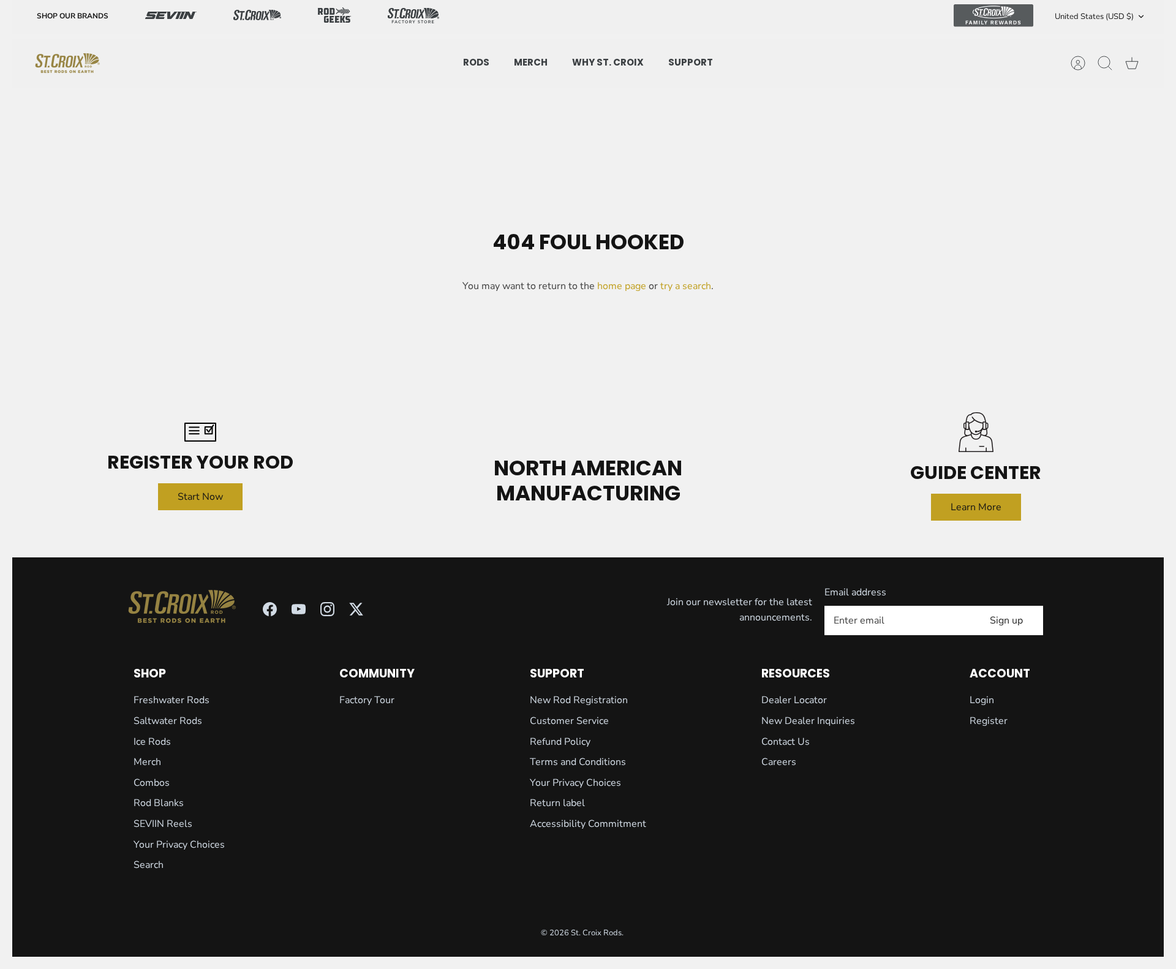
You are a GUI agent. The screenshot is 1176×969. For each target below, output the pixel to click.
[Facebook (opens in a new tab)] (269, 609)
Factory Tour (366, 700)
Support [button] (690, 62)
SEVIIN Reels (163, 824)
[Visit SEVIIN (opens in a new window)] (171, 16)
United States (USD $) (1094, 16)
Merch (147, 762)
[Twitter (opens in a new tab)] (356, 609)
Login (982, 700)
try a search (685, 286)
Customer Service (569, 721)
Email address (855, 592)
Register (989, 721)
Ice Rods (152, 741)
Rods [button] (476, 62)
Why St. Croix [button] (608, 62)
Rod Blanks (159, 803)
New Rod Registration (579, 700)
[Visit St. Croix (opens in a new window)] (257, 17)
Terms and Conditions (578, 762)
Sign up (1006, 620)
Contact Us (785, 741)
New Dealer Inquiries (808, 721)
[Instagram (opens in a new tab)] (327, 609)
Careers (778, 762)
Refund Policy (560, 741)
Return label (557, 803)
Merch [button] (531, 62)
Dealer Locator (794, 700)
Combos (152, 783)
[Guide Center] (976, 432)
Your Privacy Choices (179, 844)
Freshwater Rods (171, 700)
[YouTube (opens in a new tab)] (298, 609)
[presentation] (67, 63)
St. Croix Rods (596, 932)
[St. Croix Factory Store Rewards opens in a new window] (413, 16)
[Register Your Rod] (200, 432)
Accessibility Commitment (588, 824)
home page (621, 286)
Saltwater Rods (168, 721)
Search (149, 865)
